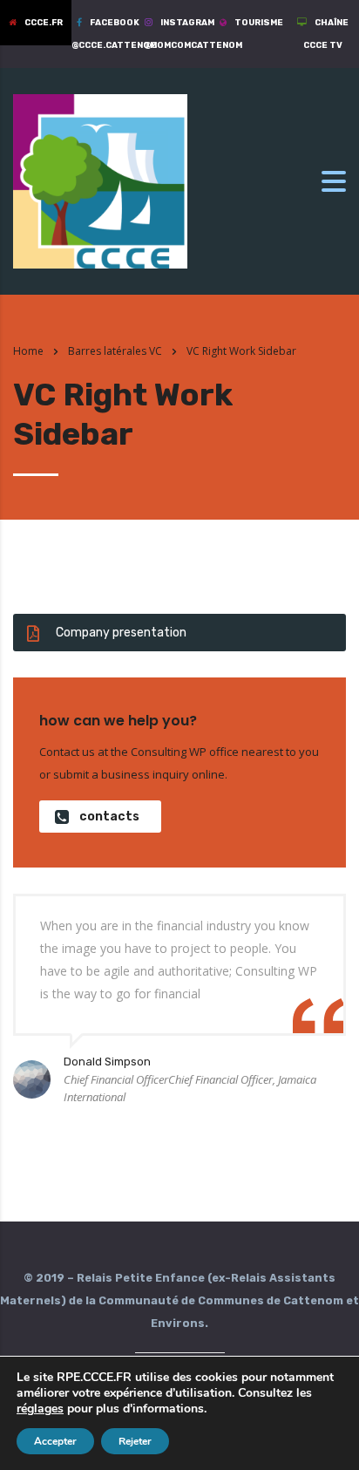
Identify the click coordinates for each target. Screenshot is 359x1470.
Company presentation (121, 632)
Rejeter (135, 1441)
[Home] (100, 180)
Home (28, 351)
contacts (109, 816)
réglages (40, 1409)
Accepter (55, 1441)
